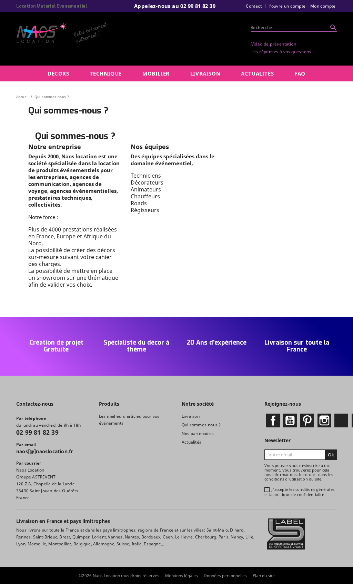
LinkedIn (341, 420)
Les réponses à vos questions (281, 52)
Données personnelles (225, 575)
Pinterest (307, 420)
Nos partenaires (198, 433)
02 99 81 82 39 (37, 432)
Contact (254, 6)
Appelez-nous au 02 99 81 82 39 (174, 5)
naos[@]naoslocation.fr (44, 451)
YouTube (290, 420)
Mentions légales (181, 575)
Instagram (324, 420)
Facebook (273, 420)
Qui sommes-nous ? (201, 425)
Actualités (191, 442)
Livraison (191, 416)
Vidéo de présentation (273, 44)
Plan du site (264, 575)
